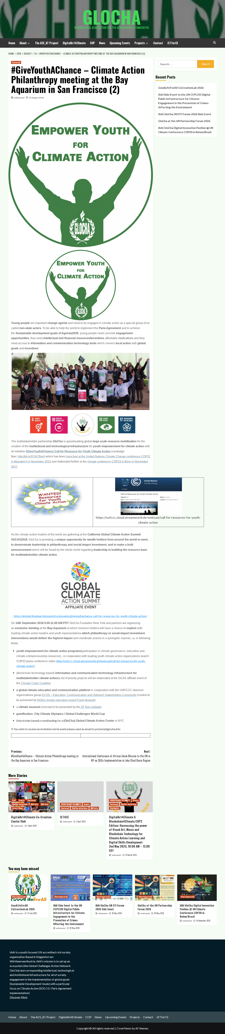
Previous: (45, 756)
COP (92, 43)
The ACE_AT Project (46, 43)
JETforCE (172, 43)
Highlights (114, 808)
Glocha (111, 17)
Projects (139, 43)
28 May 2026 (75, 928)
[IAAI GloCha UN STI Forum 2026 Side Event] (112, 887)
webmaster (19, 97)
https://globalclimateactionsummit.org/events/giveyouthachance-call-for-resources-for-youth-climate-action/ (80, 616)
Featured (16, 62)
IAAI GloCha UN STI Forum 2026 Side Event (184, 114)
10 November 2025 (203, 920)
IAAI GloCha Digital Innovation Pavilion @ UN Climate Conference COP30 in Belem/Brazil (185, 130)
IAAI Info (34, 804)
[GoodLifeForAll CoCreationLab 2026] (28, 887)
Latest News (17, 808)
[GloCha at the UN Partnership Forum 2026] (155, 887)
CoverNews (124, 1028)
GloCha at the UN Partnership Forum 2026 (184, 121)
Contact (158, 43)
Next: (116, 756)
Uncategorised (18, 896)
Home (11, 43)
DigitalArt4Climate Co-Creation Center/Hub (31, 819)
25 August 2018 (36, 97)
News (102, 43)
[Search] (214, 42)
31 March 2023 (131, 855)
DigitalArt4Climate (74, 43)
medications (125, 338)
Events (22, 800)
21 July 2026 (32, 913)
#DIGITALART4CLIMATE (71, 804)
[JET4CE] (80, 796)
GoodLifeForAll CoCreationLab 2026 (181, 87)
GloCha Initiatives (20, 804)
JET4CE (64, 817)
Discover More (18, 997)
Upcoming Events (120, 43)
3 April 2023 (32, 825)
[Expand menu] (29, 43)
